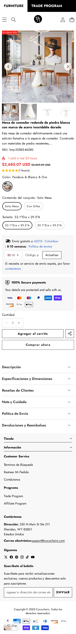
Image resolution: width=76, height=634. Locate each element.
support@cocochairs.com (48, 540)
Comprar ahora (38, 345)
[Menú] (4, 19)
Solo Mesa (12, 206)
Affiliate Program (15, 503)
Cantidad (8, 315)
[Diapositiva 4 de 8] (65, 111)
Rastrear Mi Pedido (16, 472)
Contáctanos (12, 479)
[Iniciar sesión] (62, 19)
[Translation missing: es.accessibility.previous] (8, 66)
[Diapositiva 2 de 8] (28, 111)
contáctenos (13, 268)
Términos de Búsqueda (18, 464)
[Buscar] (13, 19)
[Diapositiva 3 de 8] (47, 111)
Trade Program (13, 496)
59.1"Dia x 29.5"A (49, 225)
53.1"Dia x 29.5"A (17, 225)
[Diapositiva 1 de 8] (10, 111)
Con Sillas (33, 206)
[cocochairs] (38, 19)
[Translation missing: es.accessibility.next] (68, 66)
